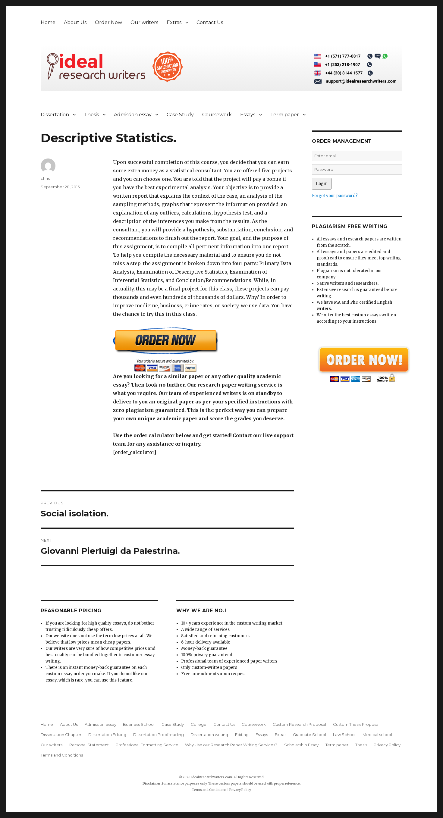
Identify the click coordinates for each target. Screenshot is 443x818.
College (198, 724)
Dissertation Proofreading (158, 734)
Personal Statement (89, 744)
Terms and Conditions (62, 755)
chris (45, 178)
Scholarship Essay (301, 744)
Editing (242, 734)
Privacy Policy (387, 744)
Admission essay (133, 115)
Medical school (377, 734)
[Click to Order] (203, 349)
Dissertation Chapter (61, 734)
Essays (247, 115)
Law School (344, 734)
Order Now (108, 22)
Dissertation (55, 115)
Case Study (180, 115)
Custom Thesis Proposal (356, 724)
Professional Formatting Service (147, 744)
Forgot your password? (335, 195)
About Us (75, 22)
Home (48, 22)
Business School (139, 724)
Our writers (144, 22)
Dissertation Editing (107, 734)
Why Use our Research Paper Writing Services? (231, 744)
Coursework (217, 115)
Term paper (284, 115)
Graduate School (309, 734)
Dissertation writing (209, 734)
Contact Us (209, 22)
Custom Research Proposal (299, 724)
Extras (174, 22)
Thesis (91, 115)
